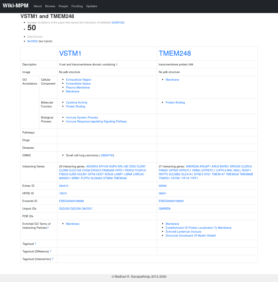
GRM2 (196, 170)
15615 (63, 193)
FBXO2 (129, 170)
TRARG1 (164, 178)
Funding (77, 6)
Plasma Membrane (78, 87)
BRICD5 (235, 166)
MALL (237, 170)
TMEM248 (175, 53)
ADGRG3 (92, 166)
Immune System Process (82, 117)
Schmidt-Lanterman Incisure (183, 231)
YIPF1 (194, 178)
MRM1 (76, 178)
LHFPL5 (221, 170)
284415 (63, 186)
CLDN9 (63, 170)
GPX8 (91, 174)
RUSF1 (246, 170)
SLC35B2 (174, 174)
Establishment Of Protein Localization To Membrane (198, 227)
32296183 (117, 22)
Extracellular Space (78, 83)
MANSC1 (65, 178)
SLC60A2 (96, 178)
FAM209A (108, 170)
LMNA (128, 174)
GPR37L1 (185, 170)
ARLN (215, 166)
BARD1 (224, 166)
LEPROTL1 (208, 170)
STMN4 (108, 178)
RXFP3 (163, 174)
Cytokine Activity (77, 102)
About (38, 6)
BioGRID (32, 41)
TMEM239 (232, 174)
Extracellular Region (78, 79)
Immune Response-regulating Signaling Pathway (96, 121)
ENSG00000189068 (71, 201)
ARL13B (122, 166)
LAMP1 (119, 174)
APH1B (103, 166)
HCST (100, 174)
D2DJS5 (64, 208)
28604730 (107, 155)
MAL (230, 170)
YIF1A (185, 178)
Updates (91, 6)
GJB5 (72, 174)
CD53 (132, 166)
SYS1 (207, 174)
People (63, 6)
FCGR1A (140, 170)
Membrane (72, 91)
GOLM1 (82, 174)
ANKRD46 (192, 166)
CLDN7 (141, 166)
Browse (50, 6)
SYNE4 (198, 174)
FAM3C (163, 170)
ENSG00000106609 (171, 201)
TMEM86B (246, 174)
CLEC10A (75, 170)
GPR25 (173, 170)
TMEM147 (218, 174)
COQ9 (86, 170)
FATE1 (119, 170)
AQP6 (113, 166)
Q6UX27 (87, 208)
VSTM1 (70, 53)
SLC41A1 (187, 174)
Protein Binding (75, 106)
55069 (162, 186)
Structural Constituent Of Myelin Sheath (191, 235)
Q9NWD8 (164, 208)
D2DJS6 (75, 208)
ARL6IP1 (205, 166)
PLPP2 (85, 178)
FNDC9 (63, 174)
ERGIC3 (96, 170)
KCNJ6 (109, 174)
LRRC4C (138, 174)
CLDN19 (246, 166)
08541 (162, 193)
